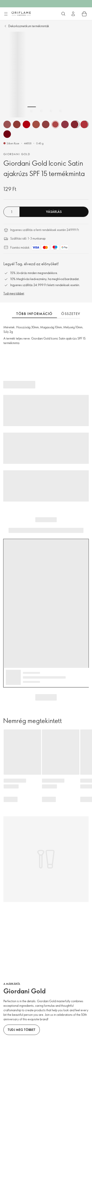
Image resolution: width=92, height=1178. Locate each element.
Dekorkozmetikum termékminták (28, 26)
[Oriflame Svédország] (21, 13)
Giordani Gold (16, 154)
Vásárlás (54, 212)
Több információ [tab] (34, 313)
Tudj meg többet (13, 293)
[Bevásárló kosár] (84, 13)
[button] (7, 124)
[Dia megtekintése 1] (31, 111)
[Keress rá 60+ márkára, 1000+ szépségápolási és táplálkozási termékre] (63, 14)
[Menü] (5, 14)
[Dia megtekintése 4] (60, 111)
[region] (46, 74)
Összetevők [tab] (73, 313)
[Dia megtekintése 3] (51, 111)
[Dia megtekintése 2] (41, 111)
